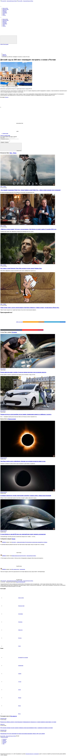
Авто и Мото (3, 368)
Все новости (14, 716)
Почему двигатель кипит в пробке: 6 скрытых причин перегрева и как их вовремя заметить (23, 372)
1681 (19, 321)
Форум (13, 539)
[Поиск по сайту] (8, 35)
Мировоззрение (12, 419)
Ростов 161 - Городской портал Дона (8, 736)
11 (41, 321)
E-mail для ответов (4, 139)
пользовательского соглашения (32, 753)
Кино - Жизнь (13, 153)
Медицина (14, 332)
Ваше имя (2, 137)
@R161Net (4, 542)
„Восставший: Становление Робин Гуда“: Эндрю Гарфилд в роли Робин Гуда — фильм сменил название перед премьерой (30, 190)
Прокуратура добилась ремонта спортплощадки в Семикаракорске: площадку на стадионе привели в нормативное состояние (28, 722)
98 (40, 330)
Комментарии (5, 133)
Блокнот (6, 97)
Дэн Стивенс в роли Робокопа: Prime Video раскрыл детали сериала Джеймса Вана (21, 268)
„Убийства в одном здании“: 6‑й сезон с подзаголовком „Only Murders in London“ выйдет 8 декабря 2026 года (28, 229)
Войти (1, 44)
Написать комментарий (5, 135)
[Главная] (10, 53)
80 (19, 330)
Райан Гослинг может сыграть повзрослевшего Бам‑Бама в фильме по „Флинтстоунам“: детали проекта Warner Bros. (29, 307)
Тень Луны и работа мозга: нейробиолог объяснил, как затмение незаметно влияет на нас (22, 461)
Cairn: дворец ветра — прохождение (18, 569)
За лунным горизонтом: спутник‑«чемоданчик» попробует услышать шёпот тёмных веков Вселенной (25, 495)
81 (62, 321)
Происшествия (3, 718)
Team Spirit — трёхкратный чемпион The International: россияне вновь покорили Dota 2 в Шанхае (29, 542)
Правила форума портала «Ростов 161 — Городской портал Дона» (24, 555)
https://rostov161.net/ (20, 582)
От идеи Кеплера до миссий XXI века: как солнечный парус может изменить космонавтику (23, 534)
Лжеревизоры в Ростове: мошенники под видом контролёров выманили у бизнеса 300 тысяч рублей (22, 733)
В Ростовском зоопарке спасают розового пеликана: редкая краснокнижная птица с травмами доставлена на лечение (26, 727)
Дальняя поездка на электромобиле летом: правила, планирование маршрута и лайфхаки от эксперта (25, 414)
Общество (2, 724)
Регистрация (5, 44)
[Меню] (0, 6)
